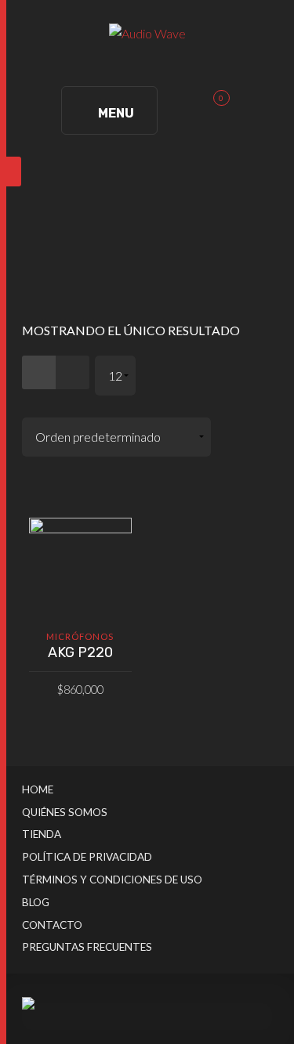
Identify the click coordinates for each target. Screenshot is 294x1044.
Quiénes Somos (64, 812)
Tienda (41, 834)
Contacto (52, 925)
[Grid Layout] (39, 372)
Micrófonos (80, 636)
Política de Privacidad (87, 857)
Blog (35, 902)
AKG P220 (80, 652)
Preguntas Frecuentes (87, 947)
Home (37, 789)
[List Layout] (72, 372)
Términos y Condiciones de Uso (112, 879)
